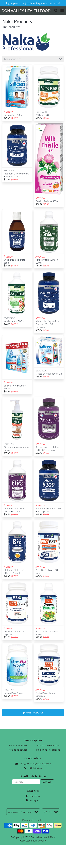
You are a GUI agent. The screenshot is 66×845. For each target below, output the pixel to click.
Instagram (35, 800)
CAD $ (48, 812)
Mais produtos (34, 712)
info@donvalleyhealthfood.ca (35, 763)
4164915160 (35, 767)
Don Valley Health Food (43, 837)
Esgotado (41, 112)
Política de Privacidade (48, 749)
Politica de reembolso (48, 745)
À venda (8, 112)
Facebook (35, 795)
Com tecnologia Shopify (33, 840)
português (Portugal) (20, 812)
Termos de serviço (17, 749)
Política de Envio (18, 745)
